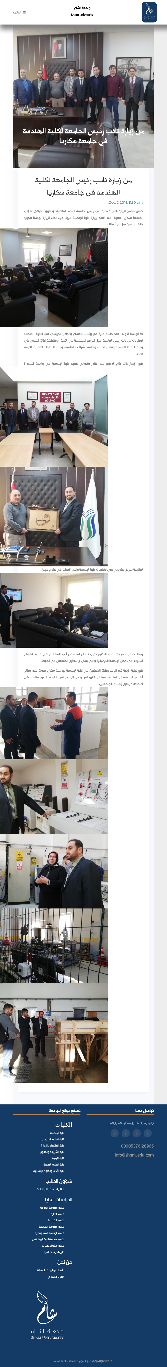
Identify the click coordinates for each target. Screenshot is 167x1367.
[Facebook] (148, 1133)
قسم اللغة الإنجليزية (53, 1245)
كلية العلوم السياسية (52, 1139)
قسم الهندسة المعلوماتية (49, 1233)
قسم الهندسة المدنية (52, 1207)
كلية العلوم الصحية (53, 1164)
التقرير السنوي (56, 1276)
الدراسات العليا (58, 1199)
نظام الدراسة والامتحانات (50, 1189)
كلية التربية (58, 1158)
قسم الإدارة (57, 1214)
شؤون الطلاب (58, 1181)
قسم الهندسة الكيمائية (51, 1226)
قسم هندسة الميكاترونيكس (48, 1239)
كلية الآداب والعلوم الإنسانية (48, 1171)
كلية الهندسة (57, 1133)
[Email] (115, 1133)
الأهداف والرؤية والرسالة (50, 1270)
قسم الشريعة (56, 1220)
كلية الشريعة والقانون (52, 1152)
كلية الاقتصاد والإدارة (52, 1145)
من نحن (64, 1261)
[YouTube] (137, 1133)
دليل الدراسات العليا (54, 1252)
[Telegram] (126, 1133)
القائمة (18, 12)
